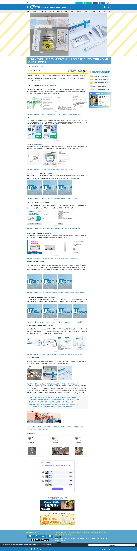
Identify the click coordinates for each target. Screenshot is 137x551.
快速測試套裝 (48, 426)
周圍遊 (85, 11)
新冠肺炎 (40, 426)
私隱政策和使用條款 (40, 544)
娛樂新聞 (58, 7)
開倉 (65, 532)
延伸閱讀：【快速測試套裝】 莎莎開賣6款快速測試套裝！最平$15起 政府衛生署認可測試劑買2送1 (52, 258)
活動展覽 (57, 532)
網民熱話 (57, 539)
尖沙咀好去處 (70, 532)
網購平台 (45, 429)
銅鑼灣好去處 (79, 532)
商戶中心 (95, 3)
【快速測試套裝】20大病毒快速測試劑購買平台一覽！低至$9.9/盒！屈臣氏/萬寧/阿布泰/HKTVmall (54, 399)
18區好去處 (92, 11)
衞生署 (69, 426)
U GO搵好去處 (79, 3)
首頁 (28, 66)
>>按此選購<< (52, 85)
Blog (55, 3)
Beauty (49, 3)
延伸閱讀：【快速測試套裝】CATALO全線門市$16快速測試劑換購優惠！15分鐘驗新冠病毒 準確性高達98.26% (55, 292)
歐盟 (82, 426)
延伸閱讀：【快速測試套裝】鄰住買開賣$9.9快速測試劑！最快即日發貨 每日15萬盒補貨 (50, 169)
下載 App (102, 3)
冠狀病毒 (76, 426)
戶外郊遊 (63, 534)
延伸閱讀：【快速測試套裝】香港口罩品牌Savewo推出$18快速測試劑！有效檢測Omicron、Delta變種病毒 (55, 322)
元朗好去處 (86, 532)
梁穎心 (31, 70)
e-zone (60, 3)
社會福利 (68, 534)
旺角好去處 (100, 532)
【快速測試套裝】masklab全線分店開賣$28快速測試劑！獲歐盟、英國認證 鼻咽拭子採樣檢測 (52, 397)
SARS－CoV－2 (32, 429)
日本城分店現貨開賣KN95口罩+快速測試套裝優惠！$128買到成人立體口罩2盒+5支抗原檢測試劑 (53, 404)
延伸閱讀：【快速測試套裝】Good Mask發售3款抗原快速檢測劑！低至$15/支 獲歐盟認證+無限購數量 (53, 228)
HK (34, 3)
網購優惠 (63, 426)
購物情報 (34, 66)
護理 (40, 429)
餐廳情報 (57, 534)
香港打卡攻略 (101, 11)
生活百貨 (40, 66)
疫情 (34, 426)
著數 (29, 426)
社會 (105, 532)
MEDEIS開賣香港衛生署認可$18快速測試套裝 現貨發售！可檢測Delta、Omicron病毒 (50, 406)
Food (44, 3)
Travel (39, 3)
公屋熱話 (52, 7)
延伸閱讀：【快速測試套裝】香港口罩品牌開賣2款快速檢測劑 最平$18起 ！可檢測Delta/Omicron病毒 (54, 114)
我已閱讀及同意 (111, 545)
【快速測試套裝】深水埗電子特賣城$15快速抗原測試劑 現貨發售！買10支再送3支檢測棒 (51, 402)
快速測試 (56, 426)
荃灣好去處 (93, 532)
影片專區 (78, 11)
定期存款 (64, 7)
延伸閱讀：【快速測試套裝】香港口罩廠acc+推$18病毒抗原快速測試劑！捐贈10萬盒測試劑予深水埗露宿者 (55, 354)
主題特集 (109, 11)
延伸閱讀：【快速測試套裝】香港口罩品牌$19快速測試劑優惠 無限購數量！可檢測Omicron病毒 (52, 199)
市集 (62, 532)
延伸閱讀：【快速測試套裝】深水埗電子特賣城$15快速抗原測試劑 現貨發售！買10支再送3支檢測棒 (53, 384)
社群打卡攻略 (88, 3)
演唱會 (29, 11)
